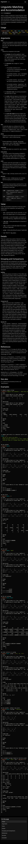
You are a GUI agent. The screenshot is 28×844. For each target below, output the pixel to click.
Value (3, 826)
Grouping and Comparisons (8, 830)
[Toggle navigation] (25, 2)
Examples (4, 837)
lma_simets (17, 144)
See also (4, 835)
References (4, 833)
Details (3, 828)
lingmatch (4, 2)
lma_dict (21, 759)
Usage (3, 821)
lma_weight (20, 141)
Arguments (4, 824)
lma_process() (4, 383)
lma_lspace (16, 143)
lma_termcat (6, 143)
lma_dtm (15, 141)
